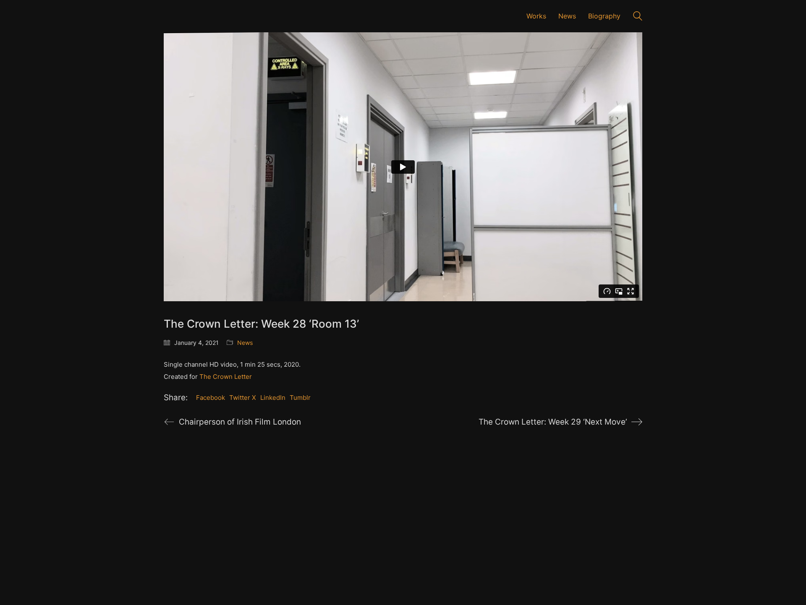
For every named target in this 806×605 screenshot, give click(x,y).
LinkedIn (272, 398)
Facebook (210, 398)
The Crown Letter (225, 377)
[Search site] (637, 17)
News (245, 342)
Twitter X (242, 398)
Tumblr (300, 398)
